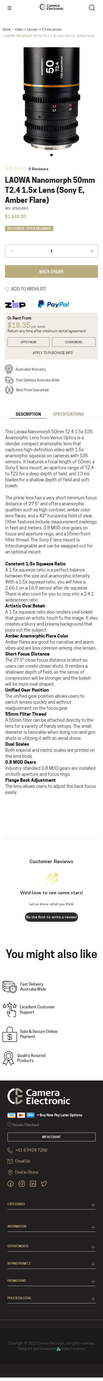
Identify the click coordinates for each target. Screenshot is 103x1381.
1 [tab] (51, 155)
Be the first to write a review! (51, 917)
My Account (51, 1137)
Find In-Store (26, 1172)
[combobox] (93, 7)
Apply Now (28, 342)
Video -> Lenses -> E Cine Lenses (38, 29)
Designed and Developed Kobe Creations (51, 1349)
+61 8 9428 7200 (31, 1150)
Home (6, 29)
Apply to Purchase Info (53, 353)
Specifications (68, 414)
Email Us (22, 1161)
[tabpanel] (51, 98)
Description (28, 414)
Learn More (73, 342)
